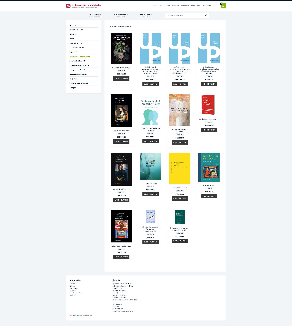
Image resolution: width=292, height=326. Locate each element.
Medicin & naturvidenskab (80, 56)
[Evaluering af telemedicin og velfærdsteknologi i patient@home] (150, 223)
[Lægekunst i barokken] (121, 126)
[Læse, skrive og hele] (179, 184)
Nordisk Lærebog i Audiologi (209, 119)
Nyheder (73, 25)
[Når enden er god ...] (209, 181)
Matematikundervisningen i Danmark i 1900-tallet (179, 229)
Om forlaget (165, 6)
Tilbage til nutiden (150, 183)
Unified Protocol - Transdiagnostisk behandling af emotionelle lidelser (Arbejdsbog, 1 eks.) (150, 70)
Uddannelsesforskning (78, 74)
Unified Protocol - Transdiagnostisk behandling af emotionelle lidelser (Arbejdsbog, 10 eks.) (180, 70)
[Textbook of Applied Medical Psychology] (150, 124)
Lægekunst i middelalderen (121, 246)
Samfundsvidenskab (77, 61)
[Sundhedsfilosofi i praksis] (121, 63)
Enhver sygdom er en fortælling (179, 130)
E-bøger (73, 88)
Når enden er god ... (209, 185)
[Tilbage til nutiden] (150, 179)
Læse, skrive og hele (180, 188)
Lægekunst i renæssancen (121, 189)
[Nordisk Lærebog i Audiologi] (209, 115)
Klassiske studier (76, 43)
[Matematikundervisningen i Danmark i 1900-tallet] (180, 224)
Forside (155, 6)
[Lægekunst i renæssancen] (121, 185)
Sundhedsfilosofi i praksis (121, 68)
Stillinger (207, 6)
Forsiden (111, 26)
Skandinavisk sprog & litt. (79, 65)
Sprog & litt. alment (77, 70)
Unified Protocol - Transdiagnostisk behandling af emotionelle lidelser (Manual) (209, 70)
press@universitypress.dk (122, 293)
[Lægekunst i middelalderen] (121, 242)
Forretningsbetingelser (191, 6)
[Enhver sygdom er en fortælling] (179, 125)
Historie (73, 34)
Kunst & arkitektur (77, 48)
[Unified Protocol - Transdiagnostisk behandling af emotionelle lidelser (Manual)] (209, 63)
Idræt (72, 39)
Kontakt (175, 6)
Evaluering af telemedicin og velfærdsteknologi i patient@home (150, 229)
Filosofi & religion (76, 30)
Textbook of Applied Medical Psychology (150, 129)
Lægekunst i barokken (121, 131)
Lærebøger (74, 52)
